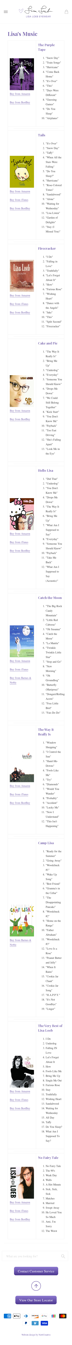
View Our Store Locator (36, 1300)
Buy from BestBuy (20, 102)
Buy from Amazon (20, 94)
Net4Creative (44, 1334)
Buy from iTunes (19, 200)
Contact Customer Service (36, 1271)
